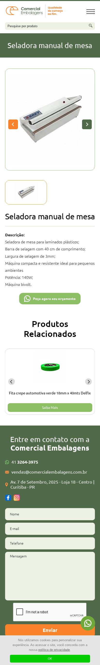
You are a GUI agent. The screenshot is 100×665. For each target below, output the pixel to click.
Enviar (50, 630)
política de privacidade (54, 650)
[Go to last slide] (11, 381)
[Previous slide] (13, 124)
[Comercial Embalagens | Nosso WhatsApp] (88, 623)
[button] (26, 192)
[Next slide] (87, 124)
